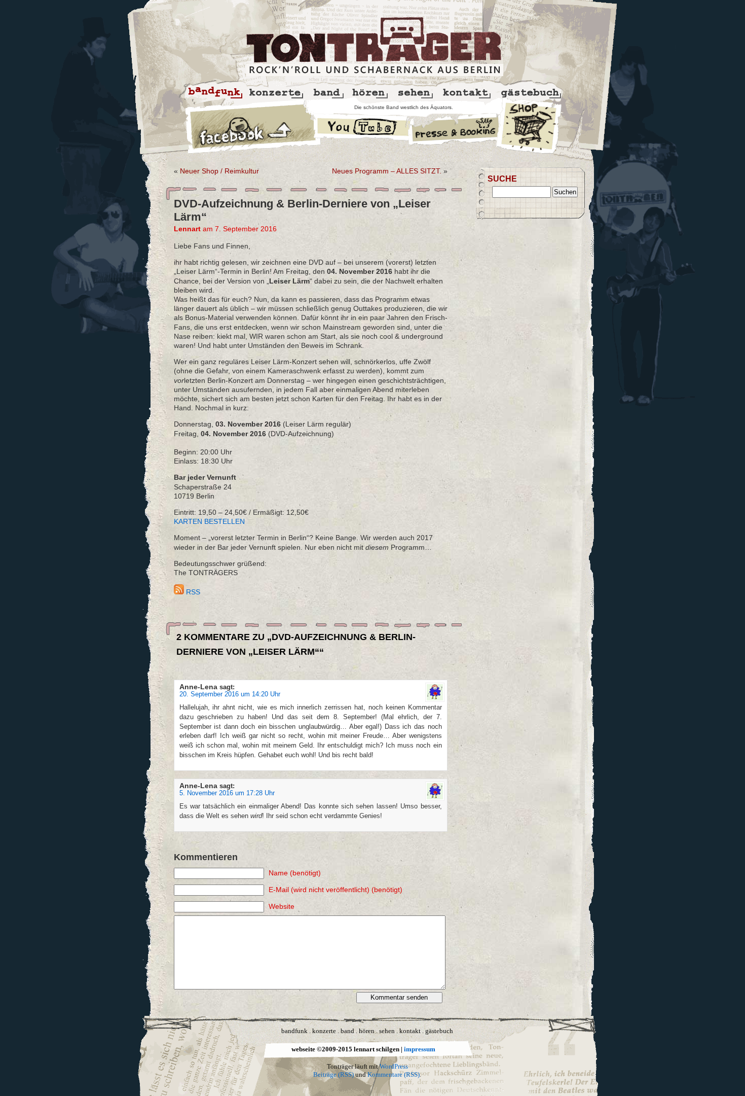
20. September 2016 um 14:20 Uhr (229, 694)
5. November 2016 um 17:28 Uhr (227, 793)
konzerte (324, 1031)
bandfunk (294, 1031)
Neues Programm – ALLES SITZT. (386, 171)
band (347, 1031)
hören (367, 1031)
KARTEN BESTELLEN (209, 521)
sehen (387, 1031)
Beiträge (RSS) (333, 1074)
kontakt (410, 1031)
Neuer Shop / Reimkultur (219, 171)
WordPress (394, 1066)
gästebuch (439, 1031)
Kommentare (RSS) (393, 1074)
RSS (192, 592)
